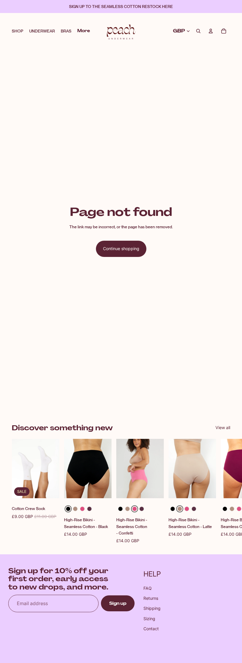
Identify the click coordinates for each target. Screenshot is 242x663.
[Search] (198, 31)
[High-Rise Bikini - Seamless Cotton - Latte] (75, 509)
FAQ (147, 588)
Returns (150, 598)
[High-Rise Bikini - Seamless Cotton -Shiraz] (89, 509)
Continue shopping (121, 248)
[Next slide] (223, 491)
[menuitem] (83, 31)
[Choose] (102, 489)
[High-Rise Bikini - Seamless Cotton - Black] (68, 509)
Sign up (117, 603)
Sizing (149, 618)
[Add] (50, 489)
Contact (151, 628)
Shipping (152, 608)
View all (222, 427)
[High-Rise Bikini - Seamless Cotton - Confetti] (82, 509)
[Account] (210, 31)
